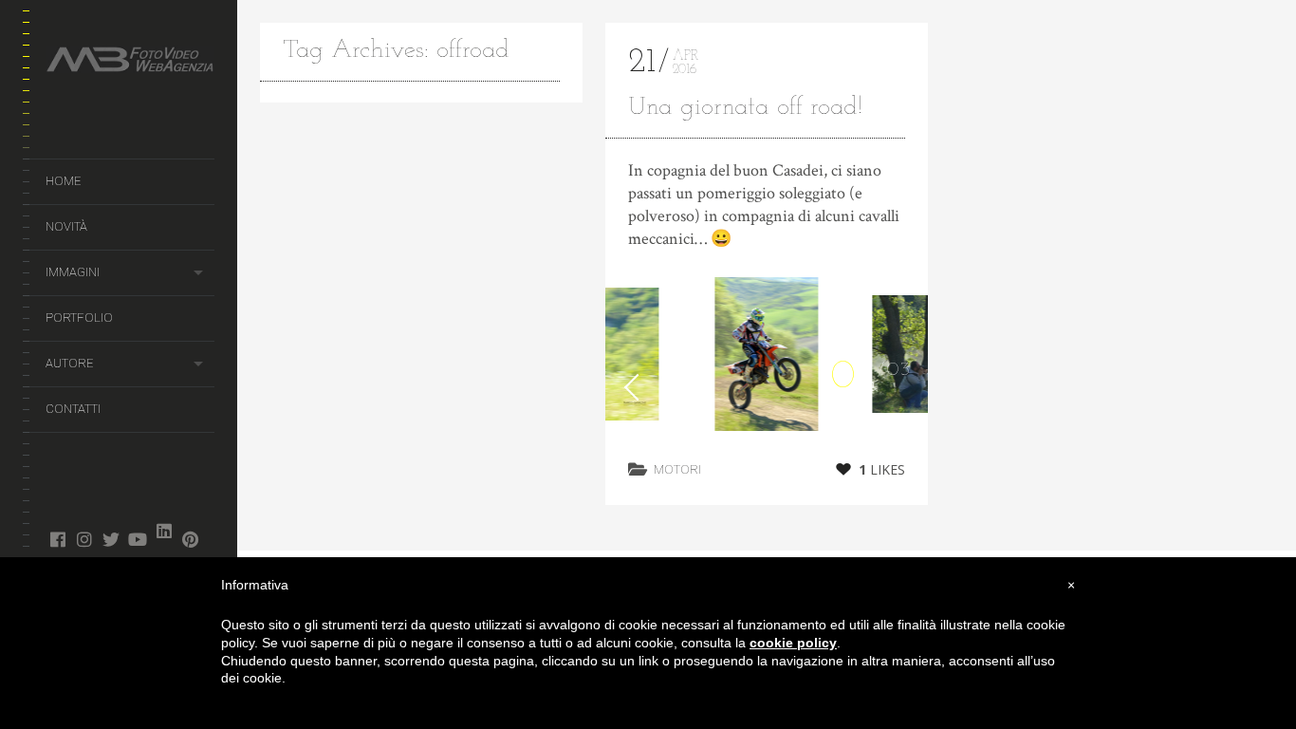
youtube (137, 539)
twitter (110, 539)
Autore (69, 363)
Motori (677, 469)
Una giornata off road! (745, 108)
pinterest (190, 539)
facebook (57, 539)
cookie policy (793, 642)
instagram (84, 539)
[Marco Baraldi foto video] (130, 63)
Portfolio (79, 317)
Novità (66, 226)
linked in (164, 530)
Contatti (73, 409)
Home (63, 181)
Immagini (73, 272)
